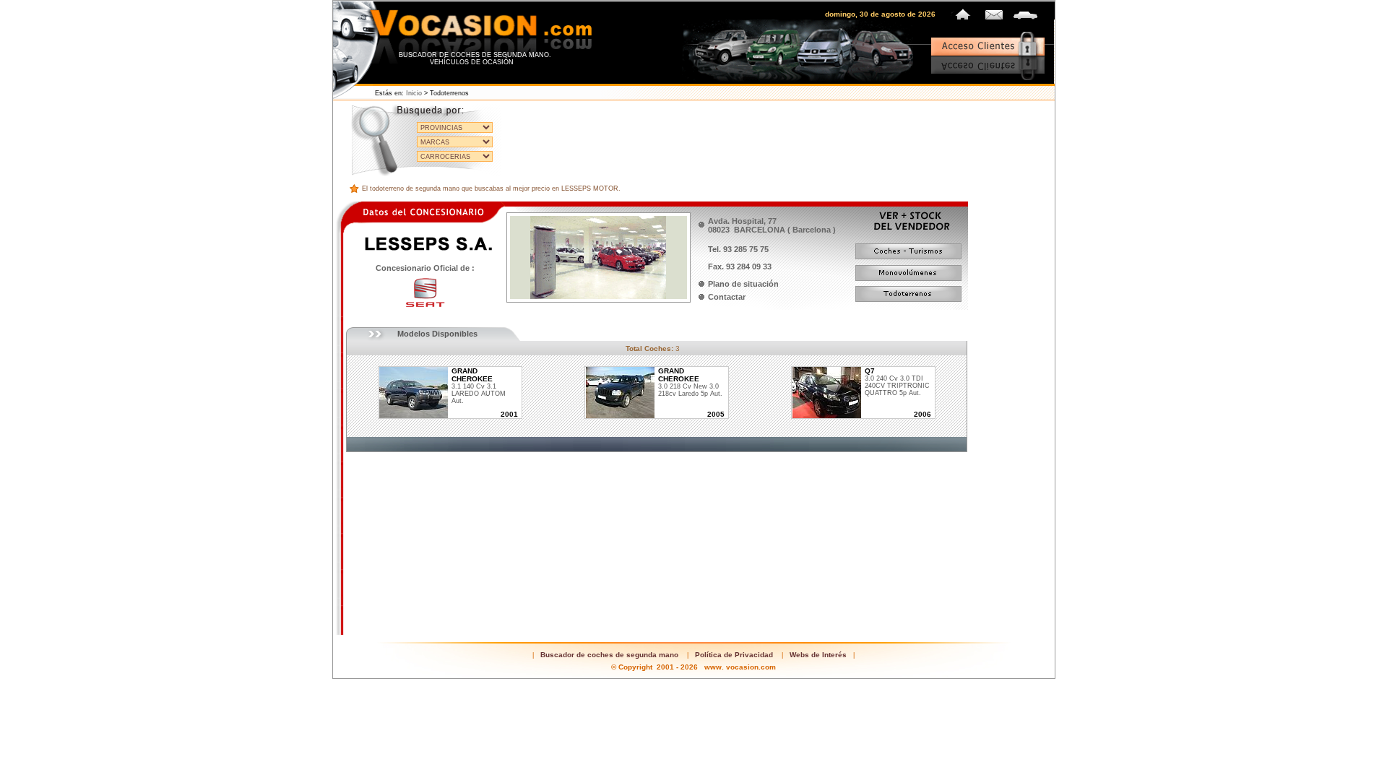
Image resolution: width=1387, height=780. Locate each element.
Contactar (727, 296)
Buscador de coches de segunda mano (609, 655)
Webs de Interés (818, 655)
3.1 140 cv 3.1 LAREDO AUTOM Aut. (478, 386)
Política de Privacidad (734, 655)
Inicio (414, 93)
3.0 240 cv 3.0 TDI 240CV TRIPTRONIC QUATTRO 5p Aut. (897, 382)
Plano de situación (743, 284)
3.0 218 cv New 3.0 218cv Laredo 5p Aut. (690, 382)
